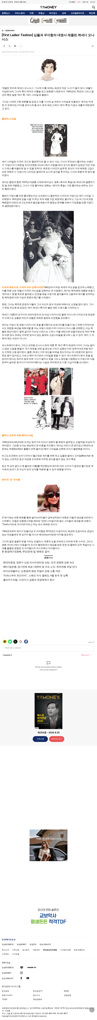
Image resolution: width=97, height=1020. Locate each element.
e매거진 (85, 2)
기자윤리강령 (65, 950)
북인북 (92, 13)
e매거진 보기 (56, 739)
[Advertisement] (48, 787)
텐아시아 (36, 995)
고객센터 (5, 954)
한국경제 (5, 991)
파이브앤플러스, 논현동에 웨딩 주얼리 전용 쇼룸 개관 (31, 571)
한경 (8, 944)
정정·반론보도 (79, 950)
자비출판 (72, 2)
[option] (48, 21)
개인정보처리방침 (50, 950)
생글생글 (67, 995)
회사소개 (5, 950)
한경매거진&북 (7, 2)
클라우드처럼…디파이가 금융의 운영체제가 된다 (29, 579)
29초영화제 (37, 999)
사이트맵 (15, 954)
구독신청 (40, 739)
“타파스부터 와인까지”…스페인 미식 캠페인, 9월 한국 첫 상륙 (35, 575)
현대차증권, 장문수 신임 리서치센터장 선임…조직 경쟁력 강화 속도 (38, 562)
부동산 (41, 13)
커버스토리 (20, 13)
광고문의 (25, 950)
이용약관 (36, 950)
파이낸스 (53, 13)
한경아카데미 (7, 995)
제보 (79, 2)
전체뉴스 (6, 13)
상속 (64, 13)
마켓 (32, 13)
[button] (93, 2)
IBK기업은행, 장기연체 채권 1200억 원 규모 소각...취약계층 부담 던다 (40, 566)
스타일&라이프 (77, 13)
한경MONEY (10, 30)
